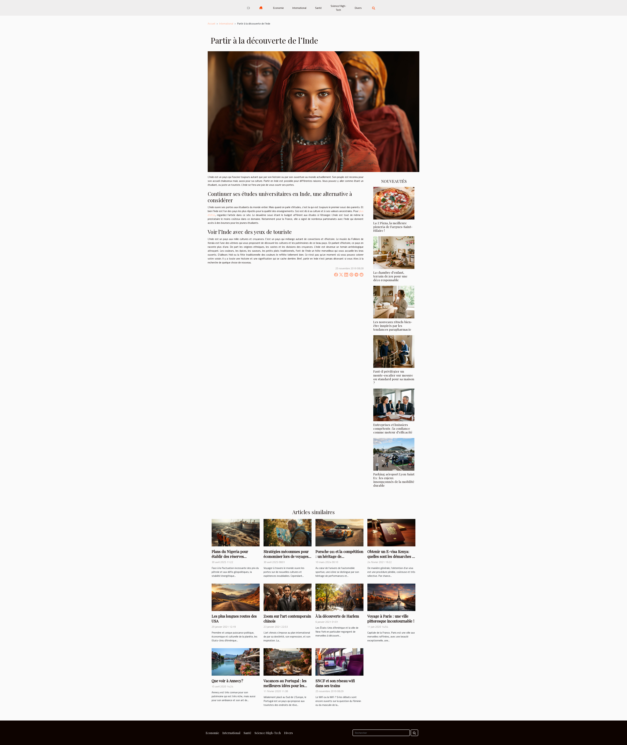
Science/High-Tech (338, 8)
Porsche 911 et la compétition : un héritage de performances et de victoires (339, 556)
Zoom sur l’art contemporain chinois (287, 618)
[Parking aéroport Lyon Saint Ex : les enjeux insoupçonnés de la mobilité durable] (393, 454)
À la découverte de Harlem (337, 616)
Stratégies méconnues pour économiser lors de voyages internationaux (286, 556)
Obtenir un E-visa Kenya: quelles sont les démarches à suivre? (390, 556)
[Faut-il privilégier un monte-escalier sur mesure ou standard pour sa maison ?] (393, 351)
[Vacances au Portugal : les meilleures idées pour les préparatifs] (288, 662)
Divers (358, 8)
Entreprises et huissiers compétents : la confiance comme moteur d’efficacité (392, 428)
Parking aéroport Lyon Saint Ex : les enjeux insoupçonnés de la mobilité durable (393, 479)
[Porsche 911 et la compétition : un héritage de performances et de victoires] (339, 532)
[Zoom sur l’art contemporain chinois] (288, 597)
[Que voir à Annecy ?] (236, 662)
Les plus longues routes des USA (234, 618)
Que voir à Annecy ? (227, 680)
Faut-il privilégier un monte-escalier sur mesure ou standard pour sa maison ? (393, 377)
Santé (318, 8)
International (299, 8)
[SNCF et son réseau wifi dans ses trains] (339, 662)
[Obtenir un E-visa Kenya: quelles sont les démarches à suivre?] (391, 532)
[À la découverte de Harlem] (339, 597)
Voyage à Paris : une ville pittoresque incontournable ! (390, 618)
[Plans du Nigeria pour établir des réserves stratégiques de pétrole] (236, 532)
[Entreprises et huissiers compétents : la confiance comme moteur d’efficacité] (393, 405)
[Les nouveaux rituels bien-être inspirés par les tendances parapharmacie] (393, 302)
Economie (278, 8)
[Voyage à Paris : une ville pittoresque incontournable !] (391, 597)
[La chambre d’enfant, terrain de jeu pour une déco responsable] (393, 252)
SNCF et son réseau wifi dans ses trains (335, 683)
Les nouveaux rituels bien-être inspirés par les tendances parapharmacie (392, 325)
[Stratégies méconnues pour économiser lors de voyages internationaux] (288, 532)
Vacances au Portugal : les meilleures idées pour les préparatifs (285, 685)
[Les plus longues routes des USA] (236, 597)
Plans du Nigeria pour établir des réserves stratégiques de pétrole (231, 556)
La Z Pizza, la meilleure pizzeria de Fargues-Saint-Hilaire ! (392, 227)
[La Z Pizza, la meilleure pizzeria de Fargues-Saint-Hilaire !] (393, 203)
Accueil (211, 23)
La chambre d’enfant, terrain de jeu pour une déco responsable (390, 276)
